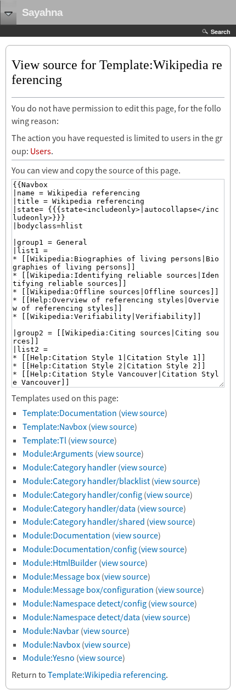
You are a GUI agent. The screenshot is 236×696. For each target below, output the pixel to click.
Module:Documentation (66, 535)
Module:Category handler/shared (84, 521)
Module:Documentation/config (80, 548)
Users (40, 150)
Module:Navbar (51, 630)
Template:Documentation (70, 412)
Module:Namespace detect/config (85, 603)
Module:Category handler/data (79, 508)
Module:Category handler (69, 467)
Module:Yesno (49, 657)
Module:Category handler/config (82, 494)
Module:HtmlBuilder (60, 562)
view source (143, 412)
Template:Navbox (55, 426)
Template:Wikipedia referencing (107, 674)
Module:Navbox (51, 644)
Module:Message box (61, 576)
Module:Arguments (58, 453)
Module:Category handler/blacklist (86, 480)
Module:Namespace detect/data (81, 616)
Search (221, 31)
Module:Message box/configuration (88, 589)
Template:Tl (44, 440)
